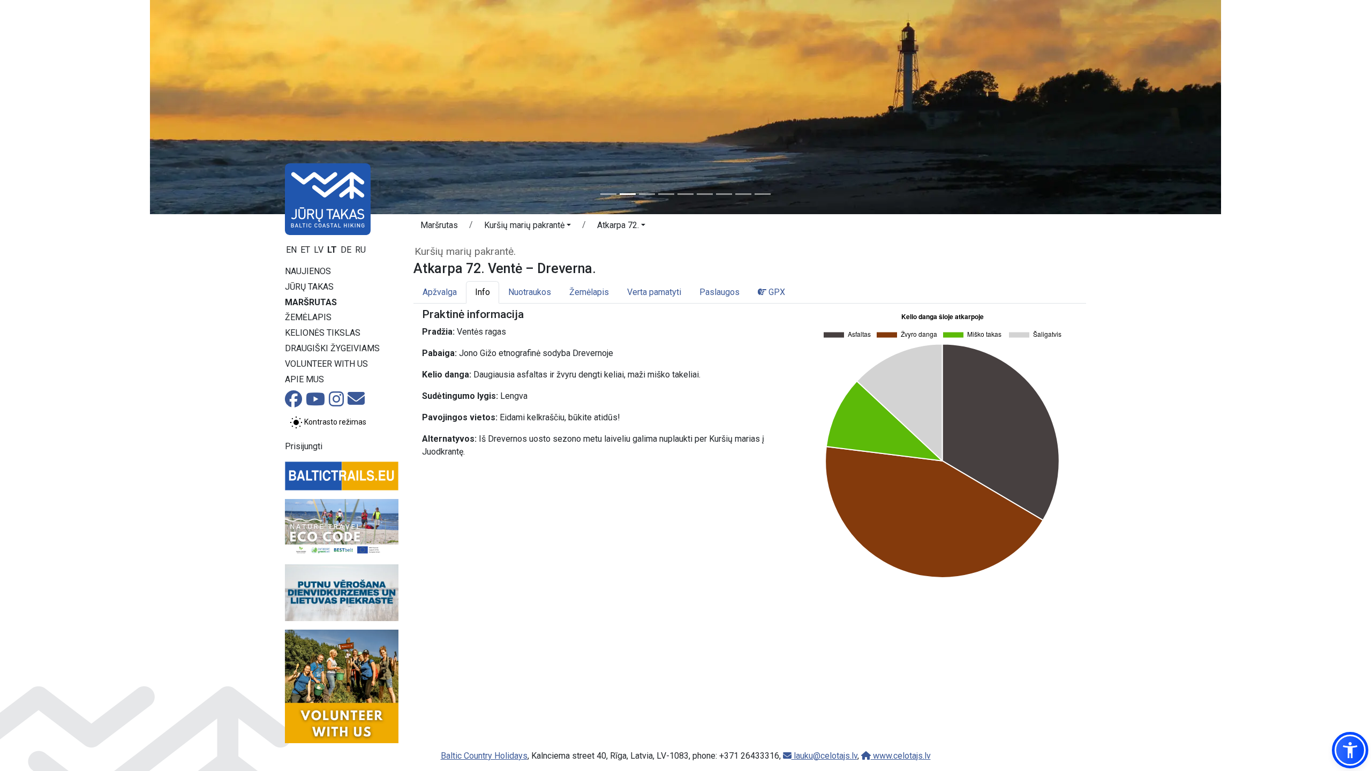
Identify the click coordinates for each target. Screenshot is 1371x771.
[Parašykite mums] (356, 402)
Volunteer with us (326, 364)
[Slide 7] (724, 194)
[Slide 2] (628, 194)
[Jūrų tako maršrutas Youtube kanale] (315, 402)
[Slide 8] (743, 194)
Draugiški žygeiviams (332, 348)
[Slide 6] (705, 194)
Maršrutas (311, 302)
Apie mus (304, 379)
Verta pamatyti (654, 292)
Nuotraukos (529, 292)
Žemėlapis (308, 317)
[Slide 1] (608, 194)
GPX (775, 292)
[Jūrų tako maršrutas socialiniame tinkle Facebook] (293, 402)
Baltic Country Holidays (484, 756)
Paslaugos (719, 292)
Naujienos (308, 271)
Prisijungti (303, 446)
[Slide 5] (685, 194)
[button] (527, 227)
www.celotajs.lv (901, 756)
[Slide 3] (647, 194)
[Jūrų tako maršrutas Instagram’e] (336, 402)
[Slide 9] (763, 194)
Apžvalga (440, 292)
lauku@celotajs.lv (824, 756)
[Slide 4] (666, 194)
